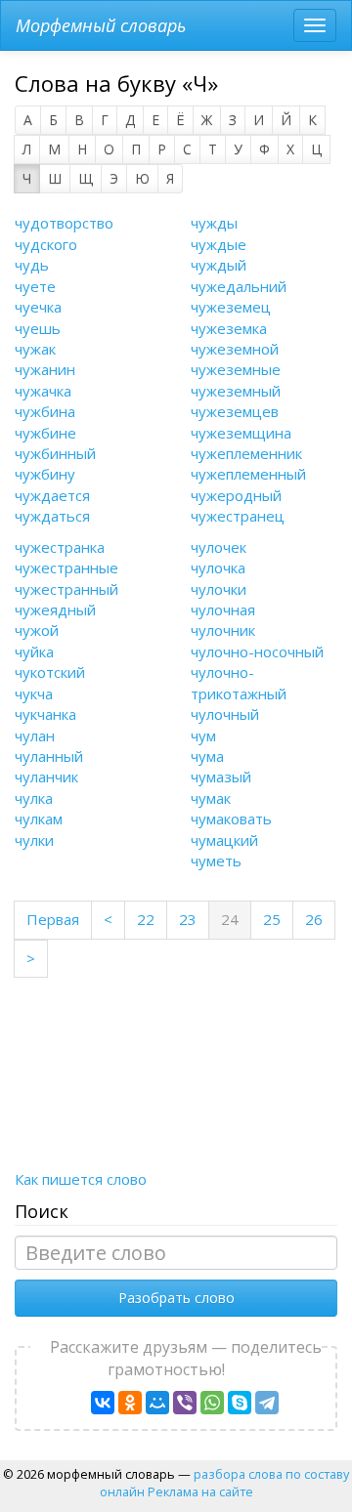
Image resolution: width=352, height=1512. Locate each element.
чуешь (38, 328)
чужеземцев (235, 411)
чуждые (218, 244)
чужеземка (229, 328)
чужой (37, 630)
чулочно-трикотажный (238, 682)
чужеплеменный (248, 473)
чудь (32, 264)
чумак (211, 798)
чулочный (225, 714)
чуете (35, 286)
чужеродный (236, 495)
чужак (35, 348)
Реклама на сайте (200, 1491)
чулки (34, 840)
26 (314, 919)
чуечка (38, 306)
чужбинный (55, 453)
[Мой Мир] (157, 1402)
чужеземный (236, 390)
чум (203, 735)
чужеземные (236, 369)
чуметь (216, 860)
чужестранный (66, 589)
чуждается (52, 495)
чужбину (45, 473)
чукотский (50, 672)
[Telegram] (267, 1402)
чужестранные (66, 567)
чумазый (221, 776)
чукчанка (45, 714)
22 (145, 919)
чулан (35, 735)
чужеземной (235, 348)
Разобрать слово (176, 1297)
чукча (34, 693)
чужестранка (60, 547)
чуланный (49, 756)
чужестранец (238, 515)
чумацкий (224, 840)
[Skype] (239, 1402)
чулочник (223, 630)
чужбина (45, 411)
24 (236, 918)
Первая (52, 919)
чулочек (218, 547)
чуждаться (52, 515)
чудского (46, 244)
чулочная (223, 609)
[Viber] (185, 1402)
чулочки (218, 589)
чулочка (218, 567)
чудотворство (64, 222)
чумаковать (231, 818)
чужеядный (55, 609)
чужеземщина (241, 432)
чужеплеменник (246, 453)
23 (188, 919)
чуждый (218, 264)
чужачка (43, 390)
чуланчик (46, 776)
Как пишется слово (81, 1179)
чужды (214, 222)
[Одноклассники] (130, 1402)
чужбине (45, 432)
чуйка (34, 651)
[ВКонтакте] (102, 1402)
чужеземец (231, 306)
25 (272, 919)
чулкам (39, 818)
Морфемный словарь (101, 25)
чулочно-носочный (257, 651)
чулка (34, 798)
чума (207, 756)
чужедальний (238, 286)
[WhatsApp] (212, 1402)
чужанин (45, 369)
